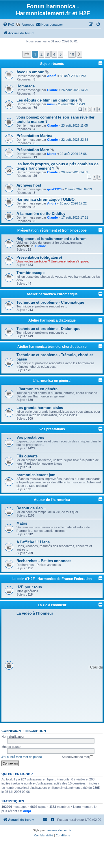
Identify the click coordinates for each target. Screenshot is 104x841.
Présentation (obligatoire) (39, 257)
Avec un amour (30, 72)
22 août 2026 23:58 (74, 139)
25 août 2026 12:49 (71, 104)
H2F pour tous (29, 587)
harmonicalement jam (35, 475)
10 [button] (72, 54)
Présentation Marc (32, 150)
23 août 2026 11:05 (74, 125)
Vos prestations (52, 429)
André (51, 76)
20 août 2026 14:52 (74, 172)
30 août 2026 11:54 (73, 76)
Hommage (25, 86)
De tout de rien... (31, 508)
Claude (52, 90)
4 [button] (54, 54)
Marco (51, 153)
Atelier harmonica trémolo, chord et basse (52, 347)
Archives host (28, 185)
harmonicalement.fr (58, 830)
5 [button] (61, 54)
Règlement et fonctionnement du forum (51, 238)
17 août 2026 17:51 (74, 217)
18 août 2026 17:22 (73, 203)
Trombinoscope (30, 273)
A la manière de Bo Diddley (40, 213)
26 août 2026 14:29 (74, 90)
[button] (26, 54)
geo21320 (54, 189)
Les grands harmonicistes (39, 408)
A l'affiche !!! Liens (33, 542)
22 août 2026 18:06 (73, 153)
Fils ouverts (27, 456)
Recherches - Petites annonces (43, 561)
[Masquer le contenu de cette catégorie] (101, 230)
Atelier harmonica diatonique (52, 320)
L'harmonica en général (52, 381)
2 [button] (41, 54)
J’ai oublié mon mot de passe (21, 757)
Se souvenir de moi (76, 757)
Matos (21, 523)
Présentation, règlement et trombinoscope (52, 230)
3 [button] (48, 54)
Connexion (11, 731)
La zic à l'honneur (52, 605)
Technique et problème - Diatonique (48, 328)
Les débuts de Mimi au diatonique (46, 100)
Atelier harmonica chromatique (52, 294)
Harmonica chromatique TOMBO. (46, 199)
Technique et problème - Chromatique (50, 302)
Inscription (35, 731)
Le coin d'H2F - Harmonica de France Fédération (52, 579)
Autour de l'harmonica (52, 500)
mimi (51, 104)
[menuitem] (8, 24)
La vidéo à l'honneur (34, 613)
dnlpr (27, 811)
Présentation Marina (34, 136)
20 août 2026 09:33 (78, 189)
